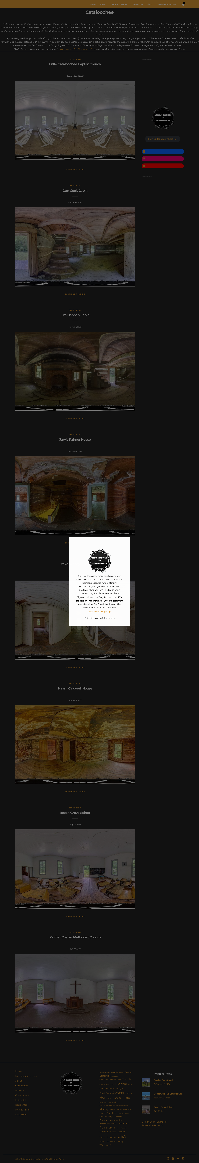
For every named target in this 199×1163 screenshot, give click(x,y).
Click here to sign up (99, 611)
